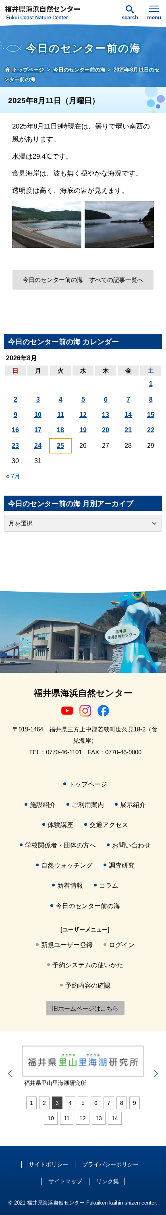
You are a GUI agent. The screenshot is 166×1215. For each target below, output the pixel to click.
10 (38, 414)
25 (60, 445)
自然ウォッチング (67, 865)
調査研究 (122, 865)
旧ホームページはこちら (85, 1008)
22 (150, 430)
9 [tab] (134, 1103)
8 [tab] (121, 1103)
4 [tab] (70, 1103)
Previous (11, 1074)
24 (38, 445)
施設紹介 (43, 804)
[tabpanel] (83, 1066)
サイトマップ (65, 1181)
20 (105, 430)
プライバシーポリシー (110, 1164)
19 (83, 430)
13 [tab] (98, 1118)
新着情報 (70, 885)
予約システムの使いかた (87, 965)
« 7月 (13, 476)
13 (105, 414)
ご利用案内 (88, 804)
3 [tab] (57, 1103)
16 (15, 430)
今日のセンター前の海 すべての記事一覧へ (83, 279)
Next (155, 1074)
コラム (108, 885)
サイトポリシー (48, 1164)
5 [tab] (83, 1103)
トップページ (87, 784)
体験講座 (60, 824)
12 (83, 414)
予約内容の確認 (87, 985)
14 (128, 414)
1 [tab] (31, 1103)
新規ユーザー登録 (67, 944)
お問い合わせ (131, 845)
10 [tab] (51, 1118)
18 (60, 430)
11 (60, 414)
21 (128, 430)
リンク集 (107, 1181)
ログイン (122, 944)
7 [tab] (108, 1103)
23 (15, 445)
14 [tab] (115, 1118)
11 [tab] (67, 1118)
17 (38, 430)
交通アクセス (108, 824)
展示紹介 (133, 804)
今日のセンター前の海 (88, 906)
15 (150, 414)
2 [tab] (44, 1103)
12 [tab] (82, 1118)
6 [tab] (96, 1103)
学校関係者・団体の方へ (60, 845)
